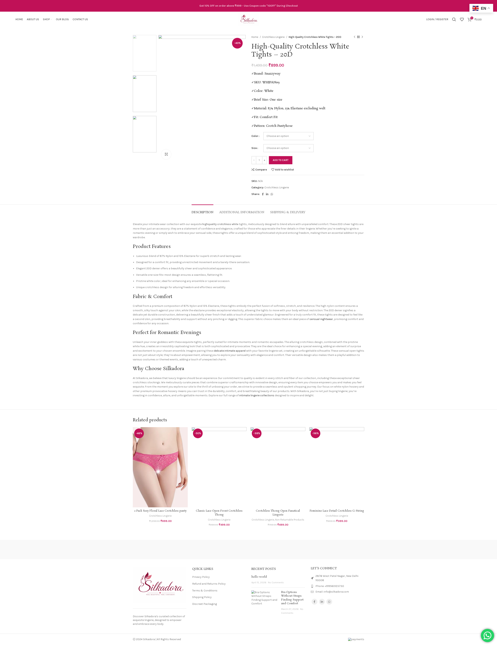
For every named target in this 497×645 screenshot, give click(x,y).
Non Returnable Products (289, 519)
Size (254, 148)
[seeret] (248, 549)
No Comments (276, 582)
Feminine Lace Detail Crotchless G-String (337, 511)
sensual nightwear (321, 319)
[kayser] (281, 549)
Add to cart (280, 160)
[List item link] (337, 586)
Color (254, 136)
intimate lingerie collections (256, 395)
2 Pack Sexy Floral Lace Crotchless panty (160, 511)
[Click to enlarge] (166, 154)
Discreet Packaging (204, 604)
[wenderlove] (149, 549)
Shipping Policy (202, 597)
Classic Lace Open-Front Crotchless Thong (219, 513)
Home (255, 37)
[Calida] (347, 549)
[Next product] (362, 37)
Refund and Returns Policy (209, 583)
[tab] (202, 210)
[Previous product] (354, 37)
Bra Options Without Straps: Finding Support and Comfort (292, 598)
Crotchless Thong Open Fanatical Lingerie (278, 513)
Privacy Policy (201, 577)
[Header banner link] (248, 6)
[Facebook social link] (263, 194)
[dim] (314, 549)
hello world (259, 577)
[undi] (215, 549)
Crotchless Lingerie (273, 37)
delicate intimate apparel (230, 350)
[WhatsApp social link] (271, 194)
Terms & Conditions (204, 590)
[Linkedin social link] (267, 194)
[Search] (454, 19)
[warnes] (182, 549)
